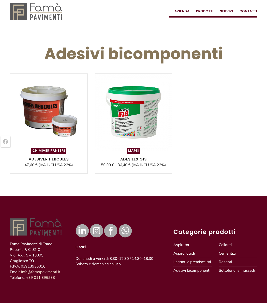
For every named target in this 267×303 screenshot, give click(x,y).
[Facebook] (5, 142)
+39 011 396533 (40, 277)
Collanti (225, 244)
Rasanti (225, 262)
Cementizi (227, 253)
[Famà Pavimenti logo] (36, 11)
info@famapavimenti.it (40, 272)
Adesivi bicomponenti (191, 270)
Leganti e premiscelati (192, 262)
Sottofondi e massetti (237, 270)
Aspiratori (181, 244)
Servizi (227, 11)
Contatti (248, 11)
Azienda (182, 11)
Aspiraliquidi (184, 253)
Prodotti (205, 11)
